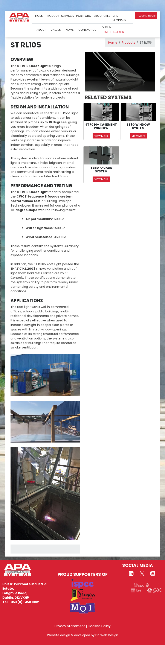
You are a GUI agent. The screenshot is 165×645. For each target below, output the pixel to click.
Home (39, 16)
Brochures (102, 16)
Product (52, 16)
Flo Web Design (106, 635)
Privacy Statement (70, 626)
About (41, 30)
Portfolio (83, 16)
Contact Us (87, 30)
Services (67, 16)
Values (56, 30)
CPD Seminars (119, 18)
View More (101, 136)
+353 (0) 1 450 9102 (113, 32)
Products (128, 42)
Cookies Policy (99, 626)
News (70, 30)
